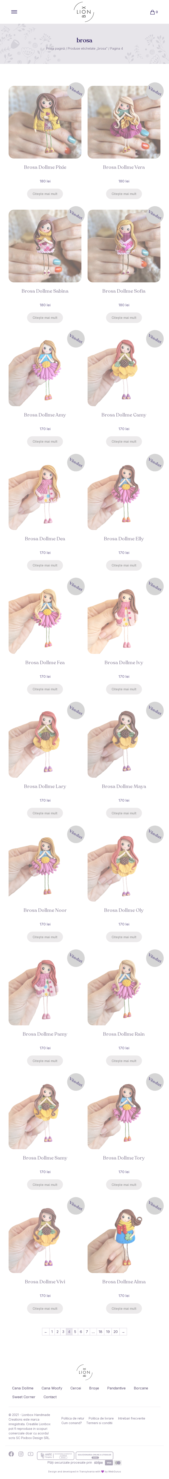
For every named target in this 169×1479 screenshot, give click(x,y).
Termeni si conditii (99, 1423)
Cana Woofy (52, 1388)
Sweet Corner (23, 1397)
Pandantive (116, 1388)
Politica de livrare (101, 1418)
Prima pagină (55, 48)
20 (116, 1331)
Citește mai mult (45, 194)
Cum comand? (71, 1423)
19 (108, 1331)
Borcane (141, 1388)
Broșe (94, 1388)
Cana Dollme (22, 1388)
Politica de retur (72, 1418)
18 (100, 1331)
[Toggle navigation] (14, 11)
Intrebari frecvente (131, 1418)
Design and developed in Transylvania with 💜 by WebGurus (84, 1471)
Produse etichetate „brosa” (87, 48)
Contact (50, 1397)
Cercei (75, 1388)
